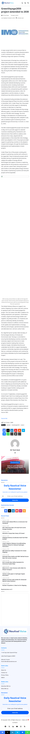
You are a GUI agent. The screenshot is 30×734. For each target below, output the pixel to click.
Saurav (15, 722)
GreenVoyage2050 (15, 425)
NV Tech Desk (5, 15)
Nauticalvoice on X (6, 589)
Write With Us (4, 688)
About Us (3, 670)
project (22, 425)
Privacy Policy (5, 675)
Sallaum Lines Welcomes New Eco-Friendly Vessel (15, 466)
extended (8, 425)
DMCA (2, 677)
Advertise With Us (5, 686)
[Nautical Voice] (7, 3)
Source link (4, 418)
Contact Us (4, 672)
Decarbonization (15, 462)
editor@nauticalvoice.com (10, 661)
